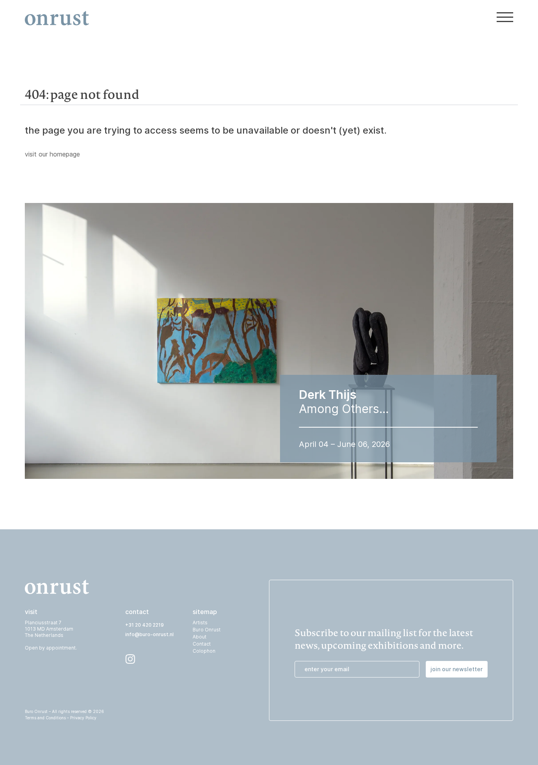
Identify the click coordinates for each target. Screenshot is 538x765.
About (199, 637)
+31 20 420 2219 (144, 625)
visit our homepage (52, 154)
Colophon (204, 651)
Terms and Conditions (45, 717)
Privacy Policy (83, 717)
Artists (200, 622)
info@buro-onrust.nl (149, 634)
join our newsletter (456, 669)
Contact (202, 644)
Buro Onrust (207, 630)
